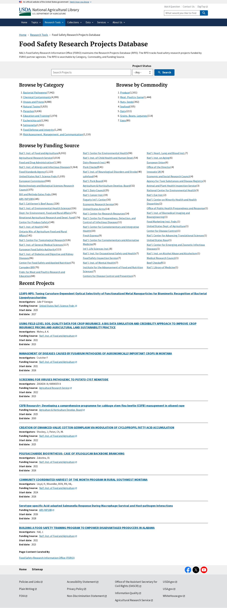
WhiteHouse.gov (172, 596)
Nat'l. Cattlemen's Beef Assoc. (36, 203)
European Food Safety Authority (37, 249)
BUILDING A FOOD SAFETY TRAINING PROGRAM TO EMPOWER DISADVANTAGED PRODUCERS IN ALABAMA (87, 528)
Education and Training (36, 115)
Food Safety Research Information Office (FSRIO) (47, 557)
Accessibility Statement (81, 582)
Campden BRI (27, 267)
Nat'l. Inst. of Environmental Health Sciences (44, 208)
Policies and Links (29, 582)
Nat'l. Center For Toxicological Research (42, 240)
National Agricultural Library (55, 9)
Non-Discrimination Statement (85, 596)
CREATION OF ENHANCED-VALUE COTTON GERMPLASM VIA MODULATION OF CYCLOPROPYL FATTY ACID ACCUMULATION (96, 427)
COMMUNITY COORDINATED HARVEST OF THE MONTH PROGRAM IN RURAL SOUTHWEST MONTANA (83, 479)
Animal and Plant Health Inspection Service (171, 185)
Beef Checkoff (154, 262)
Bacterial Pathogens (35, 92)
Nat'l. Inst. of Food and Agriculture (38, 153)
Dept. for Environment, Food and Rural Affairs (45, 213)
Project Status (141, 66)
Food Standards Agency (32, 171)
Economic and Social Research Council (168, 176)
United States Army (94, 209)
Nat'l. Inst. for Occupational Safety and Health (109, 253)
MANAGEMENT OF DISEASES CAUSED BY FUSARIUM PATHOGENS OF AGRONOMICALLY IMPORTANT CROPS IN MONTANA (95, 353)
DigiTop (201, 6)
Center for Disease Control (162, 230)
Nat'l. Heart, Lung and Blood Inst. (166, 153)
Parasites (28, 111)
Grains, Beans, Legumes (133, 115)
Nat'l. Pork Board (93, 181)
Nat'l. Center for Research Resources (104, 213)
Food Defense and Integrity (38, 129)
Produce (124, 92)
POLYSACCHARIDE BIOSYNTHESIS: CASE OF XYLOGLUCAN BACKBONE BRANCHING (71, 453)
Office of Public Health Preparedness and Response (176, 208)
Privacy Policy (75, 589)
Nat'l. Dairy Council (94, 190)
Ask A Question (172, 6)
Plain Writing (26, 589)
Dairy (123, 111)
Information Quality (127, 593)
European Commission (32, 181)
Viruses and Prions (33, 101)
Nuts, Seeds (126, 101)
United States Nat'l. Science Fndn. (38, 176)
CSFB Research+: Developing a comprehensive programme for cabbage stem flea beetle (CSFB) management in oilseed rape (101, 405)
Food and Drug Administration (36, 162)
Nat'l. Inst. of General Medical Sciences (41, 244)
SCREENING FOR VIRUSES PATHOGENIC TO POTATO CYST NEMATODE (64, 379)
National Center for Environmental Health (171, 190)
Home (23, 569)
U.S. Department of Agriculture (49, 13)
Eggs (123, 120)
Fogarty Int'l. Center (94, 199)
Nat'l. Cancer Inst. (93, 195)
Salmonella (29, 125)
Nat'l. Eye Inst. (155, 195)
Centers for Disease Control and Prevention (107, 276)
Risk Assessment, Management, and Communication (53, 134)
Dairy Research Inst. (94, 162)
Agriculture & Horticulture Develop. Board (106, 185)
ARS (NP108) (26, 199)
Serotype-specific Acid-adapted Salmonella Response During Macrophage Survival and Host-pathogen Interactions (96, 506)
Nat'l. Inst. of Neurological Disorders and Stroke (110, 171)
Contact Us (189, 6)
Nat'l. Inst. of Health (31, 226)
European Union (156, 162)
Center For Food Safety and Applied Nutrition (44, 262)
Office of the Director (159, 167)
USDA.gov (169, 582)
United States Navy (157, 240)
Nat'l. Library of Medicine (161, 267)
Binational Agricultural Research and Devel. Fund (46, 217)
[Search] (204, 13)
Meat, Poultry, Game (131, 97)
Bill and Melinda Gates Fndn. (35, 194)
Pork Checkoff (91, 167)
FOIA (22, 596)
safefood (88, 176)
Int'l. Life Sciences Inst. (96, 248)
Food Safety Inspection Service (100, 258)
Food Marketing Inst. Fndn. (162, 221)
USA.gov (168, 589)
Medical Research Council (161, 258)
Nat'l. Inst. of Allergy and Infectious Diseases (44, 167)
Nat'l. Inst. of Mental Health (99, 262)
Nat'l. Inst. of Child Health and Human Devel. (108, 157)
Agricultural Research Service (35, 157)
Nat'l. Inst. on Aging (158, 157)
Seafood (124, 106)
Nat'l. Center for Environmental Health (105, 153)
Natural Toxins (31, 106)
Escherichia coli (32, 120)
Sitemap (37, 569)
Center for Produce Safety (34, 222)
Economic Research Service (98, 204)
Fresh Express (91, 235)
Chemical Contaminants (37, 97)
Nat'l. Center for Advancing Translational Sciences (175, 235)
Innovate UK (154, 171)
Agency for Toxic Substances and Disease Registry (175, 181)
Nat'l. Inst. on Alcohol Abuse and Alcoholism (172, 253)
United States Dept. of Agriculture (166, 226)
